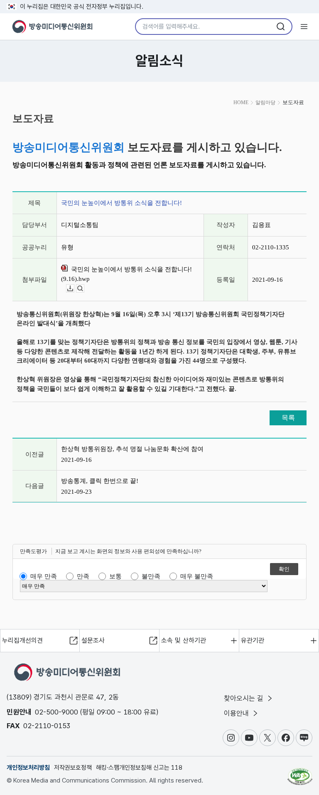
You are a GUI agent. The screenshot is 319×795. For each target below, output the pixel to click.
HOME (240, 102)
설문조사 (93, 640)
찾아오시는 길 (244, 698)
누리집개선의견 (22, 640)
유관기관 (252, 640)
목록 (288, 417)
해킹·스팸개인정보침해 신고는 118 (139, 767)
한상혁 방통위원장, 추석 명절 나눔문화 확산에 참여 (132, 449)
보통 (115, 576)
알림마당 (265, 102)
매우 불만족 (196, 576)
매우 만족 (43, 576)
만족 (83, 576)
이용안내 (237, 713)
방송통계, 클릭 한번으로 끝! (99, 481)
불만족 (151, 576)
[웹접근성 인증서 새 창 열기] (299, 773)
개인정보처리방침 (28, 767)
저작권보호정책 (73, 767)
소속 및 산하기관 (183, 640)
